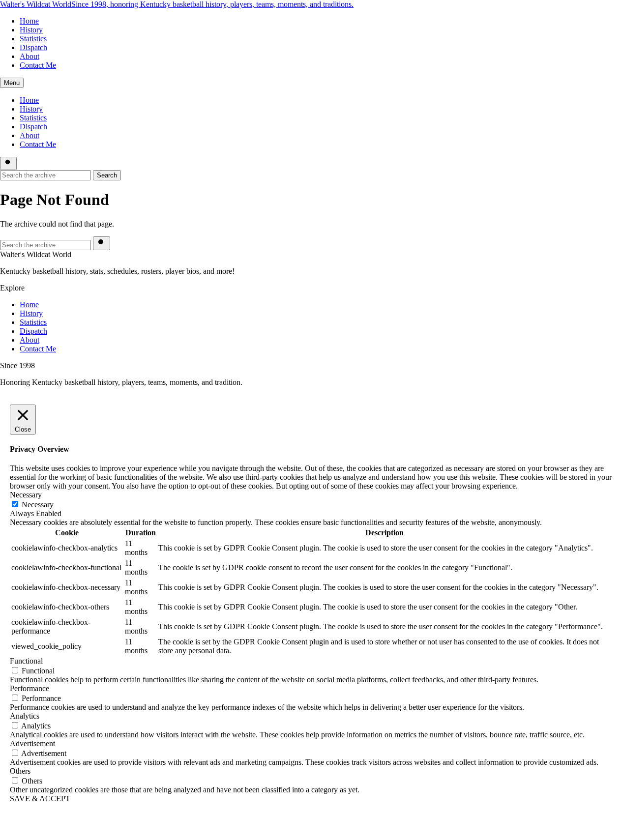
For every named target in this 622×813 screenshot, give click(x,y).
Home (29, 21)
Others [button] (20, 771)
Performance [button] (29, 688)
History (31, 30)
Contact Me (38, 65)
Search (107, 175)
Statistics (33, 38)
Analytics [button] (24, 716)
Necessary (38, 504)
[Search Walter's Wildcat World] (8, 163)
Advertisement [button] (32, 743)
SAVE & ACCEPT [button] (40, 798)
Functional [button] (26, 661)
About (29, 56)
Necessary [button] (26, 495)
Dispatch (33, 47)
